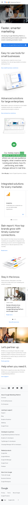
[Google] (7, 2)
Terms (9, 492)
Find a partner (5, 361)
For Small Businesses (6, 401)
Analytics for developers (7, 438)
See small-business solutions (9, 68)
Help (5, 500)
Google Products (5, 495)
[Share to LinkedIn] (21, 388)
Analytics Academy (6, 419)
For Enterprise (4, 404)
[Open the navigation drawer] (2, 2)
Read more (4, 250)
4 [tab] (15, 219)
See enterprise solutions (8, 113)
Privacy (3, 492)
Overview (3, 397)
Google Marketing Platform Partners (10, 434)
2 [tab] (12, 219)
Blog (2, 416)
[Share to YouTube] (17, 388)
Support (3, 413)
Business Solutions (6, 478)
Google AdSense (5, 456)
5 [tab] (17, 219)
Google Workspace (6, 481)
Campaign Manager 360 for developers (11, 444)
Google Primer (4, 426)
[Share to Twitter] (13, 388)
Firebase (3, 466)
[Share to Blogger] (9, 388)
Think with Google (5, 475)
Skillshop (3, 422)
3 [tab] (14, 219)
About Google (16, 492)
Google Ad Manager (6, 459)
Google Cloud (4, 463)
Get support (4, 376)
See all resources (14, 322)
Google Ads (4, 453)
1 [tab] (11, 219)
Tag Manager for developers (8, 441)
